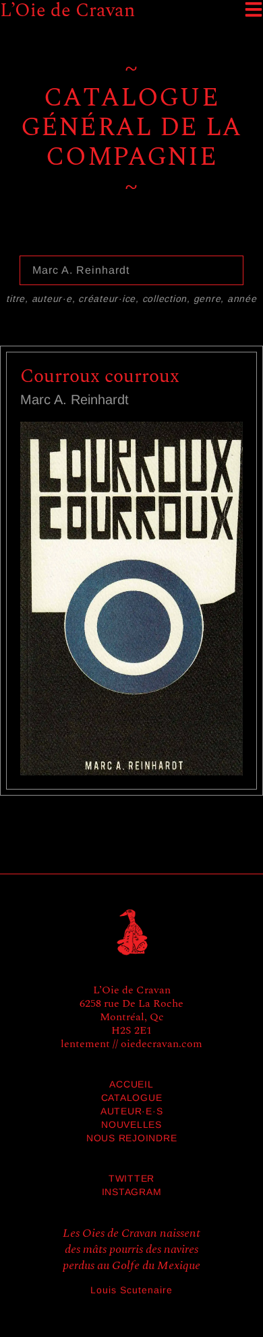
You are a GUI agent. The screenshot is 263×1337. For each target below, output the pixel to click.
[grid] (131, 583)
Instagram (132, 1191)
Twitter (131, 1178)
